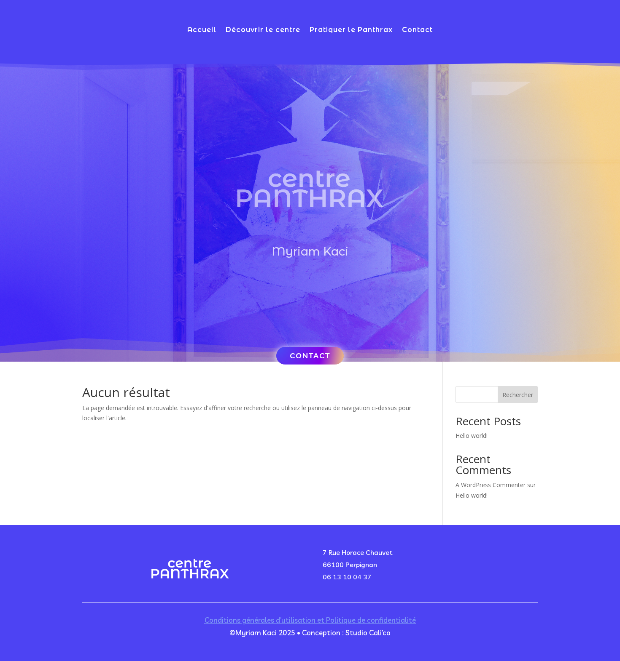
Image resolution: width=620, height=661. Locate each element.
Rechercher (517, 395)
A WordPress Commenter (491, 485)
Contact (417, 30)
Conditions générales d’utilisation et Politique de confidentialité (310, 620)
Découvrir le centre (263, 30)
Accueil (201, 30)
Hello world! (472, 436)
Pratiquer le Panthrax (351, 30)
